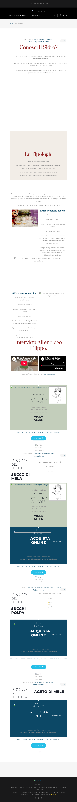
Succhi (60, 659)
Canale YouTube (49, 374)
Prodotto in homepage (54, 588)
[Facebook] (60, 15)
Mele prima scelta (55, 432)
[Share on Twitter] (40, 752)
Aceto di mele (21, 432)
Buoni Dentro (29, 432)
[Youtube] (63, 15)
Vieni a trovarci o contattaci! (38, 562)
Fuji (45, 432)
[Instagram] (66, 15)
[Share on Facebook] (37, 752)
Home (11, 15)
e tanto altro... (35, 15)
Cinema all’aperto (20, 15)
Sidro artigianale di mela (38, 41)
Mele (48, 432)
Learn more (37, 438)
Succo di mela (39, 456)
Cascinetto (37, 39)
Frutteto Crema (38, 432)
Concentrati (22, 659)
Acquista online (39, 713)
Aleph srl (53, 795)
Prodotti (51, 39)
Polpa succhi (38, 590)
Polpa (55, 659)
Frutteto (45, 39)
